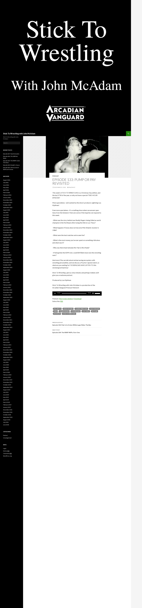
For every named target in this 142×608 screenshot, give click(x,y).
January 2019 (7, 407)
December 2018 (7, 410)
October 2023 (7, 265)
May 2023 (6, 277)
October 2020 (7, 355)
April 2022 (6, 310)
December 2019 (7, 380)
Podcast (55, 176)
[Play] (55, 293)
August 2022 (6, 300)
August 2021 (6, 330)
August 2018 (6, 420)
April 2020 (6, 370)
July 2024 (5, 242)
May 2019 (6, 397)
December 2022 (7, 290)
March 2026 (6, 192)
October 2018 (7, 415)
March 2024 (6, 252)
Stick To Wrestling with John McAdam (19, 133)
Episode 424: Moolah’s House (11, 165)
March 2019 (6, 402)
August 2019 (6, 390)
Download (77, 299)
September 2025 (7, 207)
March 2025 (6, 222)
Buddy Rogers (68, 308)
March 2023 (6, 282)
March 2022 (6, 312)
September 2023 (7, 267)
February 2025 (7, 225)
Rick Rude (57, 313)
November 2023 (7, 262)
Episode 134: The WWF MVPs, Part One (66, 331)
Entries (6, 451)
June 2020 (6, 365)
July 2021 (5, 332)
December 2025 (7, 200)
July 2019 (5, 392)
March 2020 (6, 372)
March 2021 (6, 342)
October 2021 (7, 325)
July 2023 (5, 272)
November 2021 (7, 322)
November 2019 (7, 382)
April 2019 (6, 400)
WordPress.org (7, 456)
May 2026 (6, 187)
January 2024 (7, 257)
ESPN (55, 311)
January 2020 (7, 377)
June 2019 (6, 395)
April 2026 (6, 190)
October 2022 (7, 295)
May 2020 (6, 367)
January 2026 (7, 197)
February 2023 (7, 285)
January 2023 (7, 287)
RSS (61, 301)
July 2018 (5, 422)
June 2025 (6, 215)
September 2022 (7, 297)
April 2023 (6, 280)
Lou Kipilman (76, 311)
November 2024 (7, 232)
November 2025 (7, 202)
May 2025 (6, 217)
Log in (4, 448)
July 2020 (5, 362)
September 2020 (7, 357)
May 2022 (6, 307)
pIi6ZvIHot (72, 187)
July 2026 (5, 182)
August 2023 (6, 270)
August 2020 (6, 360)
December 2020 (7, 350)
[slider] (98, 293)
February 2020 (7, 375)
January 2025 (7, 227)
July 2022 (5, 302)
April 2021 (6, 340)
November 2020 (7, 352)
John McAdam (64, 311)
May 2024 (6, 247)
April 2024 (6, 250)
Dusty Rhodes (94, 308)
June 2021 (6, 335)
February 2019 (7, 405)
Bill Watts (57, 308)
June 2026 (6, 185)
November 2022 (7, 292)
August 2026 (6, 180)
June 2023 (6, 275)
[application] (77, 293)
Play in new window (66, 299)
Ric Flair (94, 311)
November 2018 (7, 412)
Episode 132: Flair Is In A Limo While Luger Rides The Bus (71, 324)
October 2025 (7, 205)
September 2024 (7, 237)
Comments (7, 453)
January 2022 (7, 317)
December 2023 (7, 260)
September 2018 (7, 417)
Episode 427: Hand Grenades (11, 154)
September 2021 (7, 327)
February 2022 (7, 315)
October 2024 (7, 235)
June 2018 (6, 425)
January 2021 (7, 347)
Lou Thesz (86, 311)
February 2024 (7, 255)
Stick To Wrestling (69, 313)
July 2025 (5, 212)
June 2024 (6, 245)
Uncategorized (7, 438)
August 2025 (6, 210)
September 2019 (7, 387)
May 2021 (6, 337)
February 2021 (7, 345)
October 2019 (7, 385)
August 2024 (6, 240)
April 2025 (6, 220)
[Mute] (93, 293)
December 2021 (7, 320)
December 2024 (7, 230)
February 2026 (7, 195)
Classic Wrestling (81, 308)
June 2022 (6, 305)
